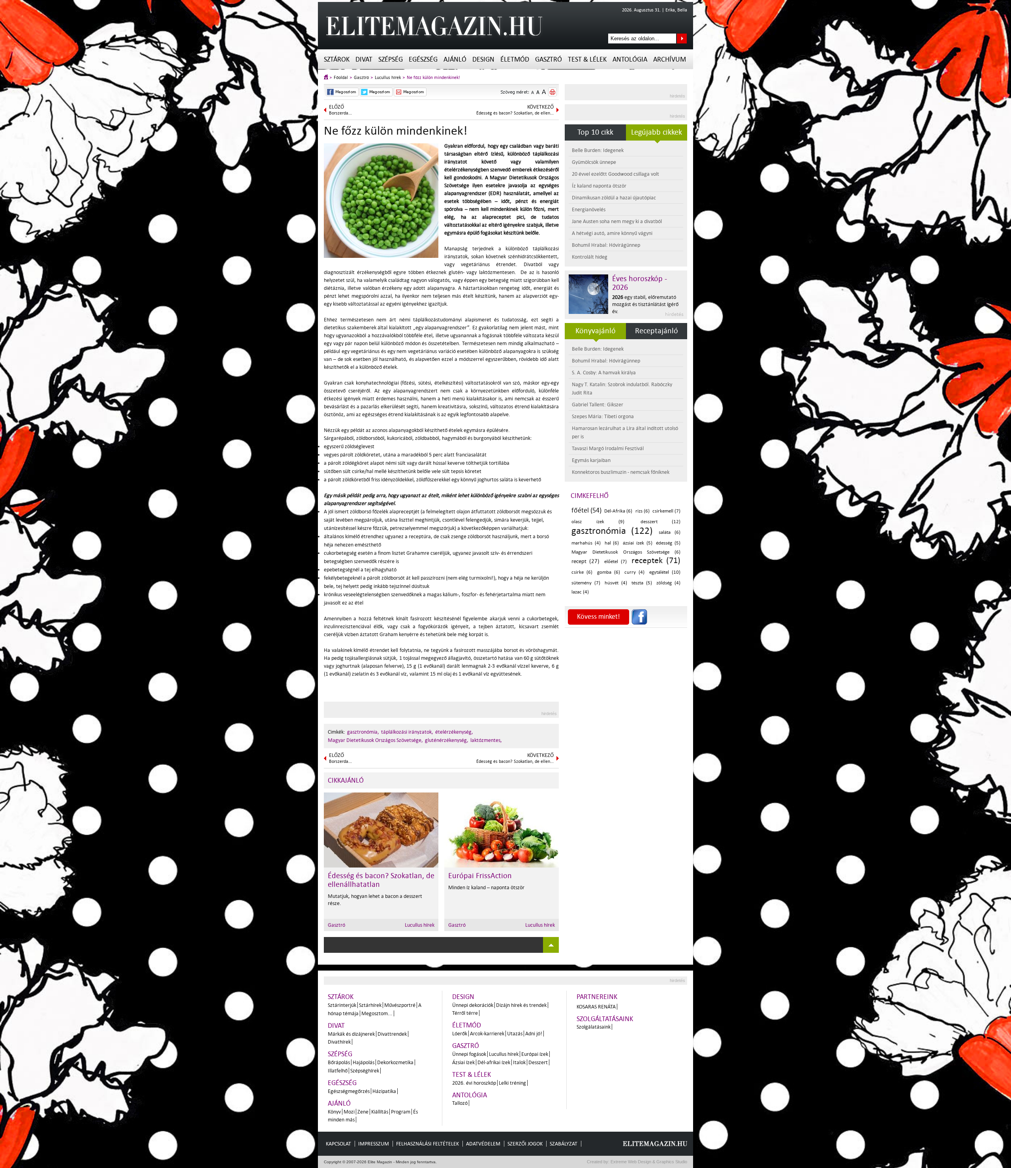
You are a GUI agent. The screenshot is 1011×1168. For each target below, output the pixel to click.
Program (400, 1112)
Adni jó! (533, 1034)
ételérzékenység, (454, 732)
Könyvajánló (595, 331)
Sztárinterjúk (342, 1005)
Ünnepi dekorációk (472, 1005)
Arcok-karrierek (487, 1034)
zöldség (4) (668, 583)
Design (483, 59)
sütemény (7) (585, 583)
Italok (519, 1062)
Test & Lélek (587, 59)
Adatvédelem (483, 1144)
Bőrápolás (339, 1062)
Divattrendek (392, 1034)
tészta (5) (641, 583)
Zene (362, 1112)
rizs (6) (642, 511)
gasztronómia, (363, 732)
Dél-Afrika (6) (618, 511)
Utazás (514, 1034)
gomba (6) (608, 572)
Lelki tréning (512, 1083)
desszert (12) (661, 521)
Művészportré (399, 1005)
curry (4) (634, 572)
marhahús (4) (586, 543)
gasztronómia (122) (612, 531)
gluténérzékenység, (446, 740)
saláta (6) (669, 532)
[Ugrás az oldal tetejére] (551, 945)
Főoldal (341, 77)
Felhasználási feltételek (427, 1144)
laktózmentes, (486, 740)
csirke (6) (581, 572)
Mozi (349, 1112)
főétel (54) (586, 510)
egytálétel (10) (664, 572)
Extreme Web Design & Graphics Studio (648, 1161)
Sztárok (337, 59)
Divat (363, 59)
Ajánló (454, 59)
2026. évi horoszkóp (474, 1083)
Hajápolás (363, 1062)
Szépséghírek (364, 1071)
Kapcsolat (338, 1144)
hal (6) (612, 543)
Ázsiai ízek (463, 1062)
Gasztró (548, 59)
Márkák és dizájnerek (351, 1034)
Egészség (423, 59)
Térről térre (465, 1013)
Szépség (390, 59)
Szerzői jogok (525, 1144)
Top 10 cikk (595, 132)
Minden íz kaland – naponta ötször (486, 887)
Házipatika (384, 1091)
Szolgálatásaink (594, 1027)
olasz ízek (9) (597, 521)
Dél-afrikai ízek (493, 1062)
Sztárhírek (370, 1005)
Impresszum (373, 1144)
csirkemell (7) (666, 511)
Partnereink (597, 997)
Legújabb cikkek (656, 132)
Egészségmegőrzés (349, 1091)
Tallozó (460, 1103)
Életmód (514, 59)
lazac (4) (580, 592)
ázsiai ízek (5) (637, 543)
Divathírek (339, 1042)
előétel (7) (615, 561)
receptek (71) (655, 560)
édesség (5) (668, 543)
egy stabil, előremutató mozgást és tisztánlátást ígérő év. (645, 304)
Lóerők (459, 1034)
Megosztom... (377, 1013)
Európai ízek (534, 1054)
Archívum (669, 59)
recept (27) (585, 561)
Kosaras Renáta (596, 1007)
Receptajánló (656, 331)
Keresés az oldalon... (682, 38)
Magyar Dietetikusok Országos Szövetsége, (375, 740)
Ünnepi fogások (469, 1054)
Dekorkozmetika (395, 1062)
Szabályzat (563, 1144)
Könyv (334, 1112)
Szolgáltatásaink (605, 1019)
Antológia (630, 59)
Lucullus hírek (388, 77)
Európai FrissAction (480, 875)
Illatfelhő (338, 1071)
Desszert (538, 1062)
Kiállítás (379, 1112)
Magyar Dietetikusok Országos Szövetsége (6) (625, 552)
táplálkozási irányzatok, (407, 732)
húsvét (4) (616, 583)
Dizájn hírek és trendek (521, 1005)
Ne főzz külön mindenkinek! (433, 77)
